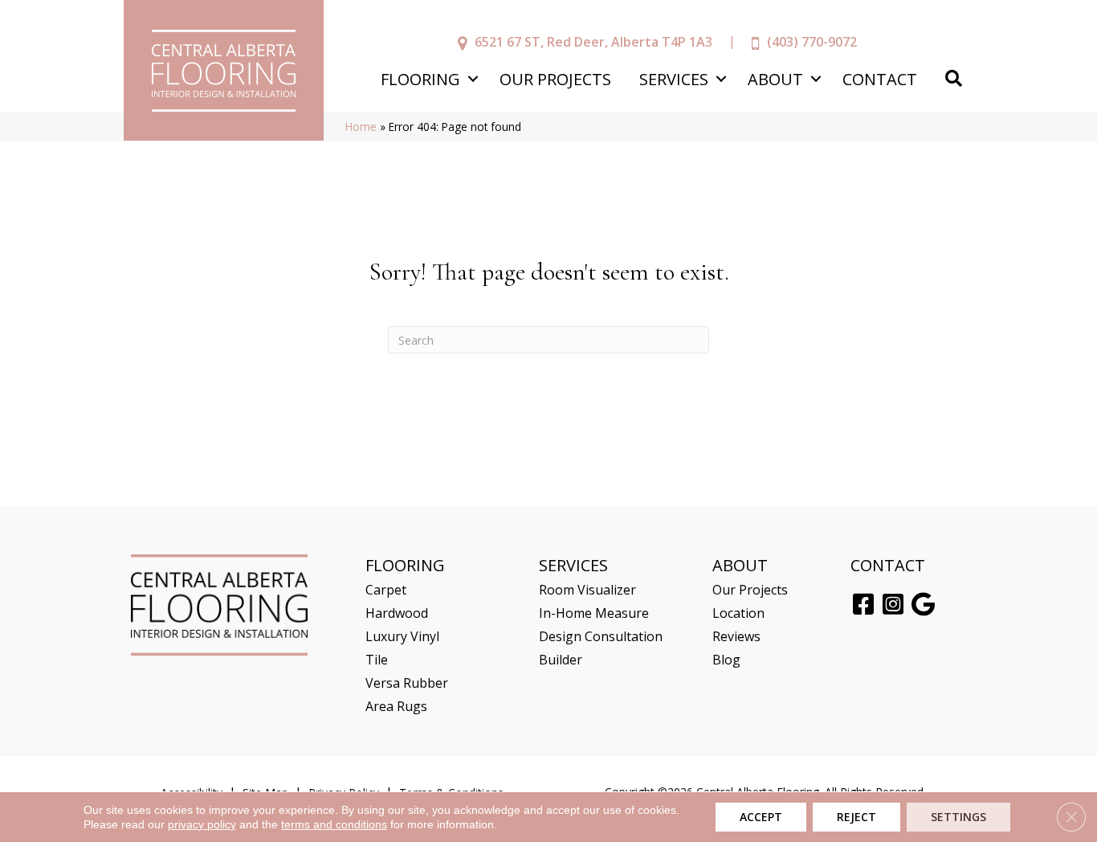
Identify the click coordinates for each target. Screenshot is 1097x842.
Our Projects (555, 79)
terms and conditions (334, 824)
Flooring (420, 79)
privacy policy (202, 824)
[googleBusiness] (923, 605)
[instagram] (893, 605)
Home (361, 126)
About (775, 79)
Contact (879, 79)
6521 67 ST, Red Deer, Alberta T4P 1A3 (593, 42)
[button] (472, 79)
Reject (856, 816)
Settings (958, 816)
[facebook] (863, 605)
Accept (761, 816)
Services (673, 79)
